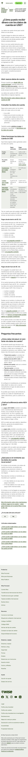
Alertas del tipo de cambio (8, 627)
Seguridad (4, 650)
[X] (7, 697)
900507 (9, 743)
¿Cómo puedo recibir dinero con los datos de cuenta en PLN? (13, 547)
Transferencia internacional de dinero (11, 592)
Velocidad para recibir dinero (5, 189)
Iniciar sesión (9, 3)
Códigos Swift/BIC (6, 621)
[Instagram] (11, 697)
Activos (3, 605)
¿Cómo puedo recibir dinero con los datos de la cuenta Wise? (13, 542)
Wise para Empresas (7, 576)
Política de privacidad (7, 707)
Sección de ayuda (6, 678)
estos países (22, 165)
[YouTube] (15, 697)
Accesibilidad (5, 725)
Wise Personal (5, 573)
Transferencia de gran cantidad (10, 595)
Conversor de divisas (7, 615)
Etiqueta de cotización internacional (11, 618)
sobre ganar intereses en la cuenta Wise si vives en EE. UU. (13, 506)
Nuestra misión (5, 662)
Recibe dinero (5, 602)
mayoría (13, 277)
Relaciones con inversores (8, 659)
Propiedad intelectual (7, 729)
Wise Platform (5, 579)
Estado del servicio (6, 681)
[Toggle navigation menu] (24, 3)
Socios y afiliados (6, 665)
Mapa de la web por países (8, 719)
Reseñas (3, 668)
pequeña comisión (11, 311)
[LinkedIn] (20, 697)
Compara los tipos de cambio (9, 630)
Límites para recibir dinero (5, 182)
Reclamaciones (5, 716)
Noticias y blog (5, 647)
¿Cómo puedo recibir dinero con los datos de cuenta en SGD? (13, 532)
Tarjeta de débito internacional (9, 599)
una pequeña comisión (13, 240)
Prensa (3, 653)
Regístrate (18, 3)
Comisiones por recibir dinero (5, 169)
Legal (2, 704)
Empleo (3, 656)
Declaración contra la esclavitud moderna (12, 722)
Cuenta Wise (4, 589)
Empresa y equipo (6, 643)
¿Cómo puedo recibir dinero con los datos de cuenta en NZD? (13, 537)
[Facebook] (2, 697)
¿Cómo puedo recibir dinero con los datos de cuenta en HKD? (13, 527)
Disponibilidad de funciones (9, 633)
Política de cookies (6, 710)
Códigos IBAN (5, 624)
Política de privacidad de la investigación (12, 713)
